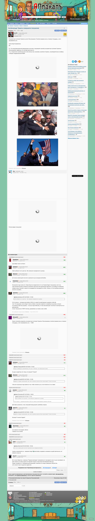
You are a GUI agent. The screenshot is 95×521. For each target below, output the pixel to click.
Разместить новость (34, 498)
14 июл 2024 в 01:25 (23, 362)
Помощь (37, 20)
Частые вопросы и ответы (19, 496)
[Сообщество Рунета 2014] (85, 499)
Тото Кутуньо (71, 120)
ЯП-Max (54, 467)
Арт (38, 23)
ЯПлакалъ (24, 168)
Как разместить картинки (35, 495)
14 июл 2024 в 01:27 (22, 389)
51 (18, 30)
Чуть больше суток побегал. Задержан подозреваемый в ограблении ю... (75, 133)
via (9, 45)
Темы (58, 17)
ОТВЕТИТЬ (57, 30)
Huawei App (49, 494)
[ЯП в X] (81, 61)
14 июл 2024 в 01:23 (23, 292)
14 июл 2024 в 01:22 (24, 259)
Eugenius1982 (72, 136)
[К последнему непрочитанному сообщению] (22, 30)
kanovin (15, 390)
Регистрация (75, 19)
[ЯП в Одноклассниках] (79, 61)
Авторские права (17, 495)
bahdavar (15, 266)
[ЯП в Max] (82, 61)
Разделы (12, 23)
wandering (71, 97)
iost (70, 113)
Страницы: (10, 30)
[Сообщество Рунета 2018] (77, 499)
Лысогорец (15, 425)
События (25, 25)
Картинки (76, 78)
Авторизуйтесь (59, 474)
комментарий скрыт (16, 257)
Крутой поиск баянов (27, 18)
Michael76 (15, 317)
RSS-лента (16, 497)
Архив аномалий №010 (73, 124)
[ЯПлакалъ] (14, 18)
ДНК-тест (70, 76)
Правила (41, 20)
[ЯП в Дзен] (77, 61)
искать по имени (37, 471)
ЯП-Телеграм (46, 467)
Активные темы (30, 20)
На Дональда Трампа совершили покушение (23, 28)
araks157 (71, 121)
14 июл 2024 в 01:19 (23, 33)
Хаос (27, 23)
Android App (49, 493)
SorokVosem (71, 118)
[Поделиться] (64, 28)
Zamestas (15, 292)
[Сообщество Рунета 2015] (81, 499)
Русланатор (71, 83)
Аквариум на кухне (72, 96)
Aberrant (15, 273)
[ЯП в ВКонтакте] (75, 61)
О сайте (24, 20)
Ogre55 (70, 88)
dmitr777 (15, 407)
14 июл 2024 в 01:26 (23, 374)
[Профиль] (11, 34)
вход (83, 19)
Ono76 (15, 33)
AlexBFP (71, 101)
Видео (75, 69)
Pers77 (14, 456)
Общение (22, 23)
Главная (11, 25)
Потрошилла (71, 93)
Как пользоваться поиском (35, 493)
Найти (63, 17)
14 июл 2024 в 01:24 (23, 317)
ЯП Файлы (42, 23)
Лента (16, 23)
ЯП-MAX (55, 23)
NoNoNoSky (71, 108)
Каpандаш (15, 280)
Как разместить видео (34, 496)
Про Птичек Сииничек (73, 127)
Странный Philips (72, 99)
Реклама (46, 20)
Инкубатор (33, 23)
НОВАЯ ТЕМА (63, 30)
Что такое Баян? (33, 492)
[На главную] (8, 23)
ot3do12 (70, 129)
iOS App (48, 492)
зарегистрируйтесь (22, 475)
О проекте (15, 492)
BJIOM (70, 69)
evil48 (70, 74)
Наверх (91, 518)
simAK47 (71, 125)
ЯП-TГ (48, 23)
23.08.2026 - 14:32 (19, 171)
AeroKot (70, 78)
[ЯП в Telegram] (73, 61)
